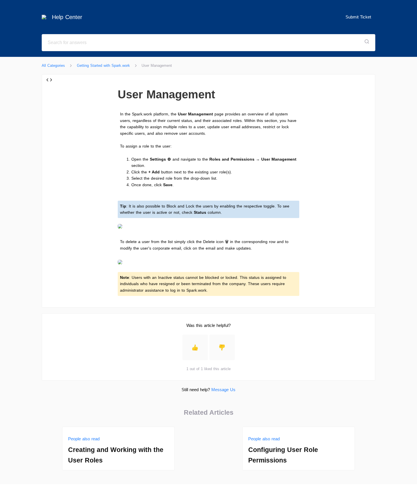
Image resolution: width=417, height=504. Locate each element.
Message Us (223, 389)
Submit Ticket (358, 16)
